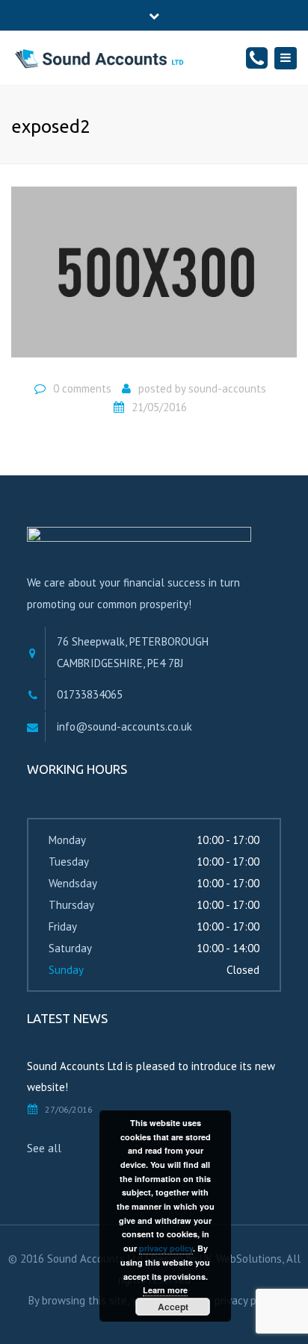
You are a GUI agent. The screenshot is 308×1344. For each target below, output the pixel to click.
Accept (173, 1306)
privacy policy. (247, 1300)
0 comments (82, 388)
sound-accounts (227, 388)
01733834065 (90, 694)
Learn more (165, 1289)
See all (44, 1148)
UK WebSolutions (241, 1258)
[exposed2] (154, 278)
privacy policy (166, 1248)
